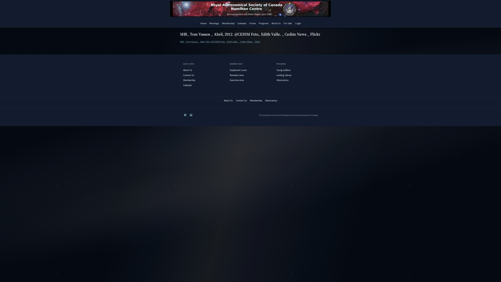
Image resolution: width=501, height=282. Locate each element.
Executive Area (237, 80)
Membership (228, 23)
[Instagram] (191, 115)
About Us (276, 23)
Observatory (282, 80)
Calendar (241, 23)
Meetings (214, 23)
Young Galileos (283, 70)
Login (298, 23)
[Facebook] (185, 115)
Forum (252, 23)
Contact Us (188, 75)
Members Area (237, 75)
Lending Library (283, 75)
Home (203, 23)
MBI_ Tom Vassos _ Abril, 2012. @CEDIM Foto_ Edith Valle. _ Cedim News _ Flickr (220, 41)
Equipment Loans (238, 70)
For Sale (288, 23)
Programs (264, 23)
